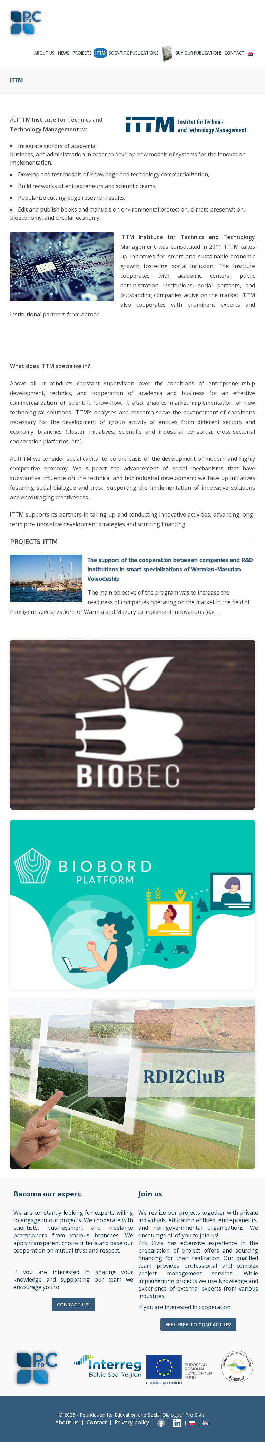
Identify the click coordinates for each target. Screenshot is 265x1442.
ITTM (100, 53)
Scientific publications (134, 53)
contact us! (73, 1304)
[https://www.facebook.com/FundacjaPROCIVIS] (162, 1422)
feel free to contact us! (198, 1324)
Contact (234, 53)
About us (44, 53)
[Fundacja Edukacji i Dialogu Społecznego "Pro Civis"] (37, 23)
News (63, 53)
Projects (82, 53)
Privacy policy (132, 1422)
